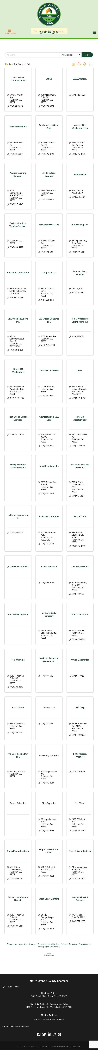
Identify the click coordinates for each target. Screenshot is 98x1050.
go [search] (88, 55)
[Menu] (95, 32)
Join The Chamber (53, 947)
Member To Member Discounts (74, 944)
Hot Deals (56, 944)
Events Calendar (44, 944)
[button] (6, 64)
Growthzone (75, 1046)
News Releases (30, 944)
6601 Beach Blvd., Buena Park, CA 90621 (49, 996)
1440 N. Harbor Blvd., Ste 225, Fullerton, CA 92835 (49, 1007)
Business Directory (14, 944)
